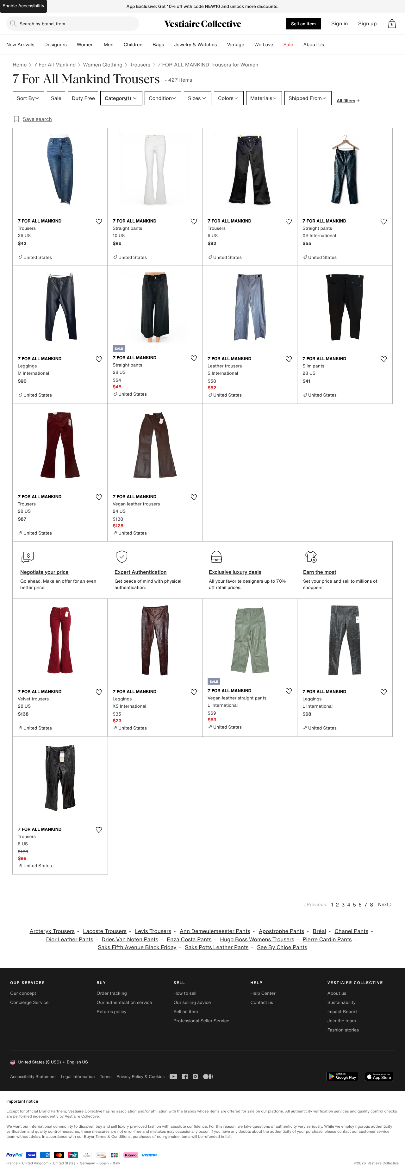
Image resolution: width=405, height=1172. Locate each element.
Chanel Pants (351, 931)
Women (85, 44)
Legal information (78, 1077)
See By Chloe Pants (282, 947)
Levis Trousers (153, 931)
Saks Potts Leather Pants (216, 947)
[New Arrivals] (39, 44)
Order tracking (112, 993)
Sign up (367, 23)
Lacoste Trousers (105, 931)
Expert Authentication (141, 572)
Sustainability (341, 1002)
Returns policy (111, 1011)
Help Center (263, 993)
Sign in (339, 23)
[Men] (118, 44)
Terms (105, 1077)
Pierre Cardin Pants (327, 939)
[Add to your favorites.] (99, 221)
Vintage (235, 44)
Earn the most (319, 572)
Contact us (262, 1002)
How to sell (184, 993)
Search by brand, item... (44, 23)
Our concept (23, 993)
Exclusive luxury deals (235, 572)
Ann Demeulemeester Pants (215, 931)
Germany (87, 1163)
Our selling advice (192, 1002)
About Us (313, 44)
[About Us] (329, 44)
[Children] (147, 44)
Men (109, 44)
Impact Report (342, 1011)
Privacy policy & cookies (140, 1077)
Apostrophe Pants (281, 931)
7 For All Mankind (55, 64)
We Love (263, 44)
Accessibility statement (33, 1077)
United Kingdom (35, 1163)
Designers (55, 44)
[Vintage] (249, 44)
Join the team (341, 1021)
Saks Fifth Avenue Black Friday (137, 947)
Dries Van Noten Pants (130, 939)
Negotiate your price (44, 572)
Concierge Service (29, 1002)
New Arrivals (20, 44)
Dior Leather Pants (69, 939)
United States (64, 1163)
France (12, 1163)
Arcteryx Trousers (52, 931)
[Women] (98, 44)
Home (20, 64)
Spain (104, 1163)
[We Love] (278, 44)
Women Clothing (102, 64)
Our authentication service (124, 1002)
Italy (116, 1163)
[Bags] (168, 44)
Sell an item (303, 23)
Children (133, 44)
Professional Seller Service (201, 1021)
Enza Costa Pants (189, 939)
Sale (288, 44)
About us (336, 993)
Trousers (140, 64)
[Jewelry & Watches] (221, 44)
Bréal (319, 931)
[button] (392, 23)
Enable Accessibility (23, 6)
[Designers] (71, 44)
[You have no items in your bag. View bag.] (392, 23)
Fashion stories (343, 1030)
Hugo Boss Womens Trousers (257, 939)
